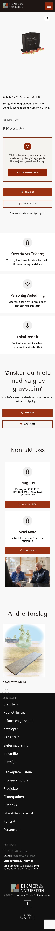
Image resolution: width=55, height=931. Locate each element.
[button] (49, 6)
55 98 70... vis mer (18, 851)
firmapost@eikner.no (23, 856)
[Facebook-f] (27, 903)
